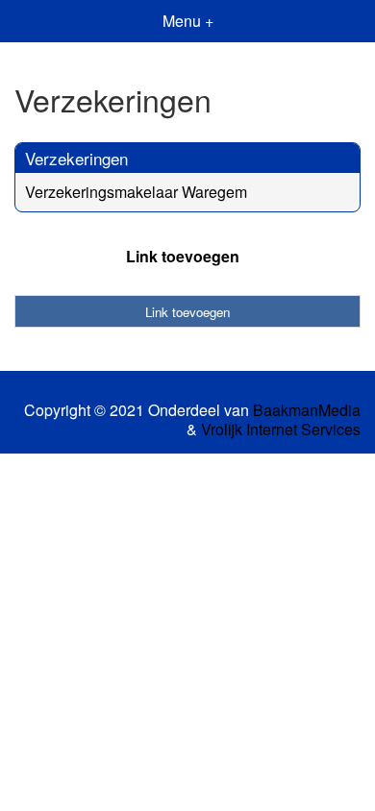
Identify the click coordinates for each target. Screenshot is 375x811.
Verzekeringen (76, 158)
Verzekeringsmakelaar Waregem (136, 192)
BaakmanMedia (307, 410)
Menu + (187, 21)
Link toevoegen (182, 256)
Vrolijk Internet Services (281, 429)
